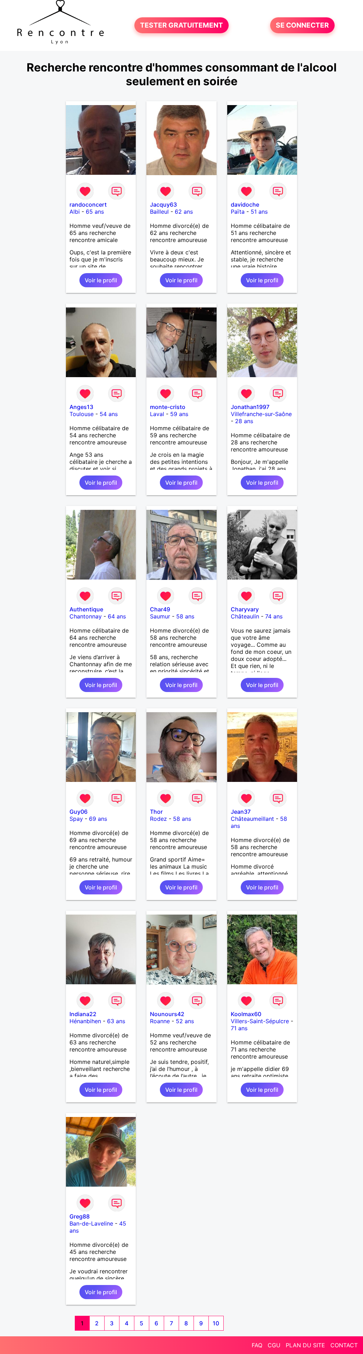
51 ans (259, 211)
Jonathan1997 (250, 406)
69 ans (98, 818)
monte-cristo (167, 406)
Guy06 (78, 811)
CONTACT (344, 1345)
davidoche (245, 204)
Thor (156, 811)
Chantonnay (85, 616)
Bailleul (159, 211)
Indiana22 (82, 1014)
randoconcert (88, 204)
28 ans (244, 421)
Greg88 (79, 1216)
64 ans (117, 616)
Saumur (160, 616)
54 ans (109, 413)
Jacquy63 (163, 204)
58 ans (185, 616)
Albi (74, 211)
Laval (157, 413)
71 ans (239, 1028)
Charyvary (245, 609)
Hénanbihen (85, 1021)
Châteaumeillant (252, 818)
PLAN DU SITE (305, 1345)
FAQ (257, 1345)
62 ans (184, 211)
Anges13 (81, 406)
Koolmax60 (246, 1014)
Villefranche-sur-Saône (261, 413)
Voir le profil (101, 280)
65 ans (95, 211)
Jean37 (241, 811)
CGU (274, 1345)
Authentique (86, 609)
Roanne (160, 1021)
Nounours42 (167, 1014)
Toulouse (81, 413)
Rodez (158, 818)
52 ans (185, 1021)
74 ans (274, 616)
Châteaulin (245, 616)
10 (216, 1323)
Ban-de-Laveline (91, 1223)
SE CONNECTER (302, 25)
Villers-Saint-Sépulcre (260, 1021)
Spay (76, 818)
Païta (238, 211)
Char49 (160, 609)
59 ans (179, 413)
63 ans (116, 1021)
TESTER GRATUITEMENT (181, 25)
